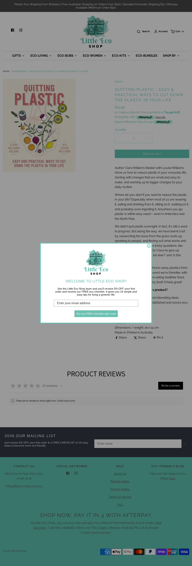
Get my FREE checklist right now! (96, 313)
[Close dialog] (149, 246)
